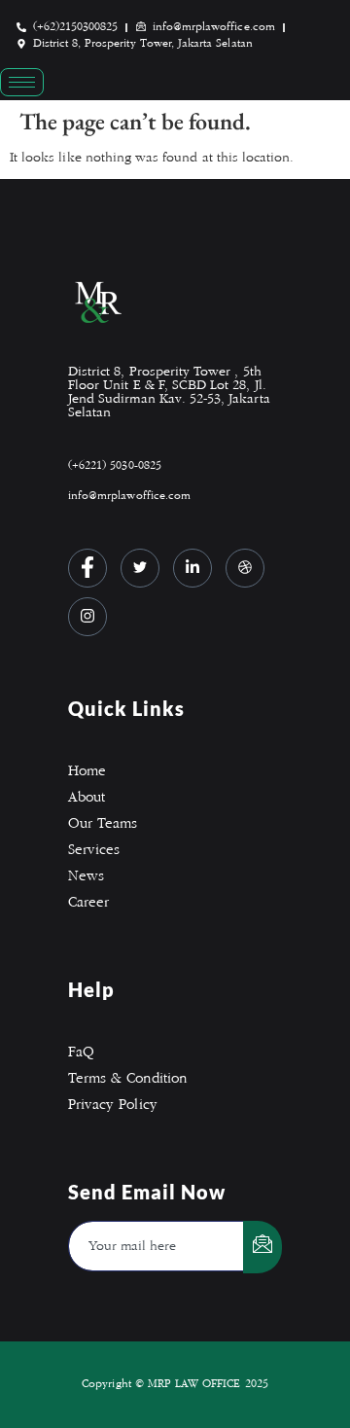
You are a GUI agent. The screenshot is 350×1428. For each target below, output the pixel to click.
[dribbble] (245, 568)
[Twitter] (140, 568)
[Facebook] (87, 568)
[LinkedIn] (192, 568)
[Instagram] (87, 616)
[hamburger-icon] (22, 82)
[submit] (262, 1247)
